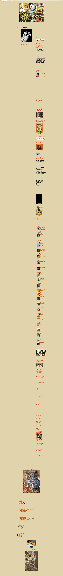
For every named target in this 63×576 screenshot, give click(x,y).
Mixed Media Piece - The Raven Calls (26, 509)
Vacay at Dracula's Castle (42, 297)
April (20, 529)
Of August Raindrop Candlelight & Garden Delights (40, 241)
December (21, 500)
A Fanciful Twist (39, 239)
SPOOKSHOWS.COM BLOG (41, 227)
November (21, 501)
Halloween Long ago (39, 418)
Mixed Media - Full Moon (24, 510)
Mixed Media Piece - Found (24, 519)
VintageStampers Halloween (39, 325)
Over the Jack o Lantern (24, 521)
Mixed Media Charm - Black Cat (25, 517)
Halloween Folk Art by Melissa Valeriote (40, 266)
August (20, 525)
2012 (19, 534)
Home (26, 51)
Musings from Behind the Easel (40, 260)
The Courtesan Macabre (40, 296)
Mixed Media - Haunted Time (24, 512)
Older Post (33, 51)
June (20, 527)
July (20, 526)
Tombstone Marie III (23, 504)
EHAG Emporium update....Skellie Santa (42, 250)
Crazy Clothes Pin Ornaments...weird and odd (42, 245)
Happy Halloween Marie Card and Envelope (27, 508)
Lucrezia (41, 234)
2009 (19, 537)
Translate (42, 40)
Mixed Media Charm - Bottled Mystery (26, 518)
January (21, 533)
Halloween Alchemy (40, 288)
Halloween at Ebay (38, 425)
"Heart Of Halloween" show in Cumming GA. (42, 256)
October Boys (39, 333)
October (21, 502)
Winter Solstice (42, 267)
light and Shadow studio (40, 307)
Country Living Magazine (39, 463)
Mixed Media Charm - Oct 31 (24, 520)
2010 (19, 536)
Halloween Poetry (38, 456)
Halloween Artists (39, 294)
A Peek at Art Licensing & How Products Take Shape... (42, 279)
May (20, 528)
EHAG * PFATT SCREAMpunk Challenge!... (42, 343)
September (21, 503)
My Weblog (38, 318)
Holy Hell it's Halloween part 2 (42, 303)
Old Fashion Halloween (40, 233)
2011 (19, 535)
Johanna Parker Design (40, 277)
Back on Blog (39, 322)
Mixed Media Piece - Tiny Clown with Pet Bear (28, 516)
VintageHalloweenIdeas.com (41, 230)
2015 (19, 496)
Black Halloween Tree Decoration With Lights (40, 231)
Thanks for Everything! (40, 339)
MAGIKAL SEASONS (40, 243)
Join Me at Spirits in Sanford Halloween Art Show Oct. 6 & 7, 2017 (42, 291)
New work (41, 308)
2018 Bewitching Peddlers (42, 273)
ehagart (38, 341)
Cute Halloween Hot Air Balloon (25, 524)
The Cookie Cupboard (39, 412)
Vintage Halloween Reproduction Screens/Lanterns (39, 372)
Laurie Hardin (39, 272)
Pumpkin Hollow (39, 283)
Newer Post (19, 51)
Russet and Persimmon (41, 314)
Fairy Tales (37, 397)
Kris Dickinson (43, 73)
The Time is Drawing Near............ (40, 319)
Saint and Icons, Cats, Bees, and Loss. (42, 262)
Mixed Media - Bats (22, 511)
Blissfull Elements (39, 254)
